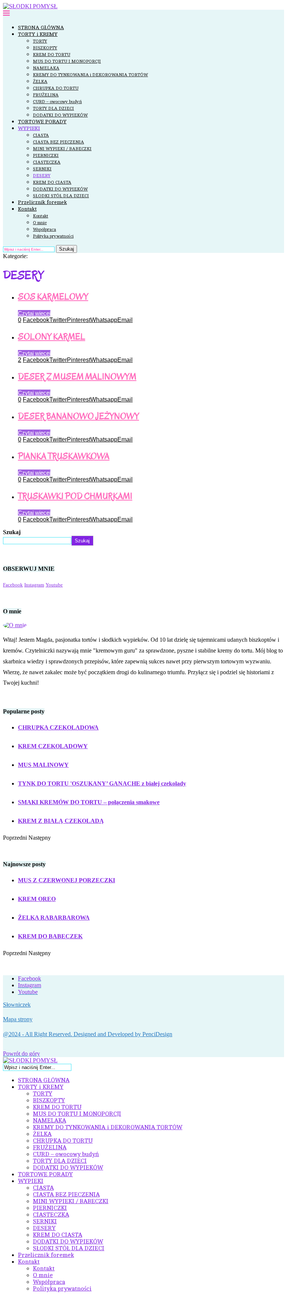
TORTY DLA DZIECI (53, 108)
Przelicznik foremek (42, 202)
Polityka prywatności (53, 236)
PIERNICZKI (46, 155)
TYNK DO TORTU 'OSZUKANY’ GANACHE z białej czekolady (102, 783)
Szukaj (66, 249)
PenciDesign (157, 1034)
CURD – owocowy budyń (57, 101)
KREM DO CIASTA (52, 182)
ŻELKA (40, 81)
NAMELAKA (46, 68)
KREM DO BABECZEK (50, 936)
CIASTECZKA (47, 162)
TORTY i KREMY (38, 34)
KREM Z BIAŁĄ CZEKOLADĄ (61, 821)
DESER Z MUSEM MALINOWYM (77, 376)
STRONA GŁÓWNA (41, 27)
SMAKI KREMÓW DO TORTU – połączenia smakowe (89, 802)
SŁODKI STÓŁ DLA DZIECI (61, 195)
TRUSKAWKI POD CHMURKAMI (75, 496)
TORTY (40, 41)
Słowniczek (17, 1004)
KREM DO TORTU (51, 54)
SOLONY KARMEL (51, 337)
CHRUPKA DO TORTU (55, 88)
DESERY (41, 175)
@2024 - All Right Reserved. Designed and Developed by (72, 1034)
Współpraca (44, 229)
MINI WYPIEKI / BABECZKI (62, 148)
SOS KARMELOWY (53, 297)
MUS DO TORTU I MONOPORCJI (67, 61)
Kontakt (27, 209)
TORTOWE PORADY (42, 121)
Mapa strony (18, 1019)
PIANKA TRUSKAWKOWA (63, 456)
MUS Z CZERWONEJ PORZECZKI (66, 880)
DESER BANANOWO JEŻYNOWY (78, 416)
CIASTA (41, 135)
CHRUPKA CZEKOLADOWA (58, 727)
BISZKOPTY (45, 47)
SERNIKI (42, 168)
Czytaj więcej (34, 313)
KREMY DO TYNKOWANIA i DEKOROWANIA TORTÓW (90, 74)
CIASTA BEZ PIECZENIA (58, 142)
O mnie (40, 222)
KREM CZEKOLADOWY (53, 746)
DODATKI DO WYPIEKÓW (60, 115)
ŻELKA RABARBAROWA (54, 917)
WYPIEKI (29, 128)
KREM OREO (37, 899)
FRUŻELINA (46, 94)
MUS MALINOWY (43, 765)
